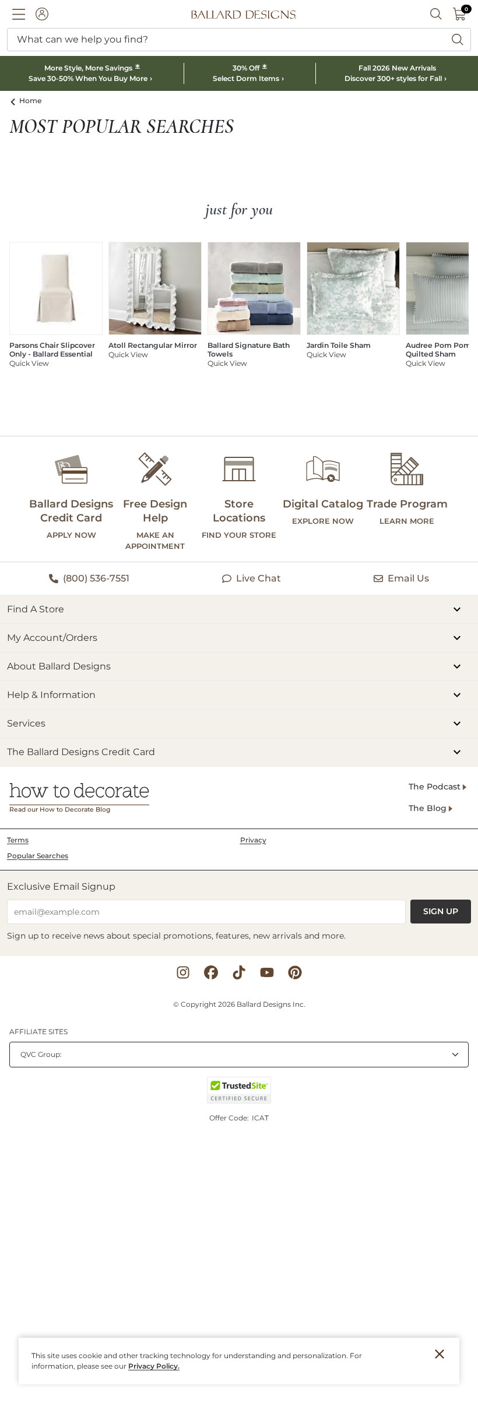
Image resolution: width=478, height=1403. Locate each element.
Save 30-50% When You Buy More (88, 78)
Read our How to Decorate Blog (59, 809)
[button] (18, 14)
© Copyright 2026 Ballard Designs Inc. (239, 1004)
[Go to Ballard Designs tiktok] (239, 972)
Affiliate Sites (38, 1031)
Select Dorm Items (246, 78)
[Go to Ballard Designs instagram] (183, 972)
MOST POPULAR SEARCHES (121, 127)
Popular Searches (37, 855)
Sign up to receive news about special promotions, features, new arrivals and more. (176, 935)
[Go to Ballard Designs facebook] (211, 972)
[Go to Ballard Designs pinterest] (295, 972)
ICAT (260, 1117)
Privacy (253, 840)
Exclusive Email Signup (61, 886)
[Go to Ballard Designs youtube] (267, 972)
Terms (18, 840)
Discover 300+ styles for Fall (393, 78)
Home (30, 100)
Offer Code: (230, 1117)
